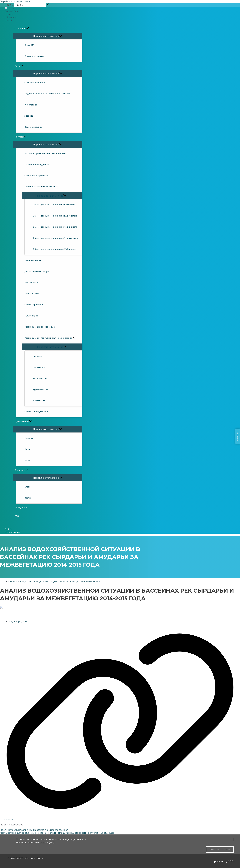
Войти (8, 529)
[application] (27, 28)
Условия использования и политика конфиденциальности (51, 839)
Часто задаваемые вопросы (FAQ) (35, 842)
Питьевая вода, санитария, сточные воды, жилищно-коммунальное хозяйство (54, 581)
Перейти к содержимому (15, 1)
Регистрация (12, 532)
